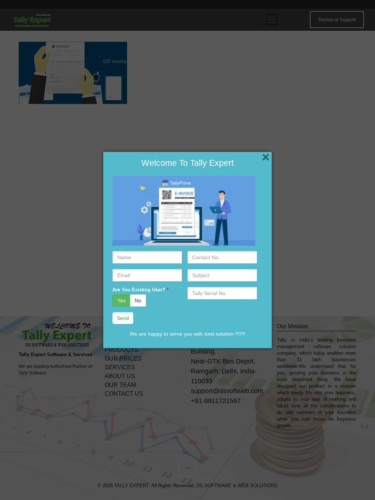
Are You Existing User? (140, 289)
